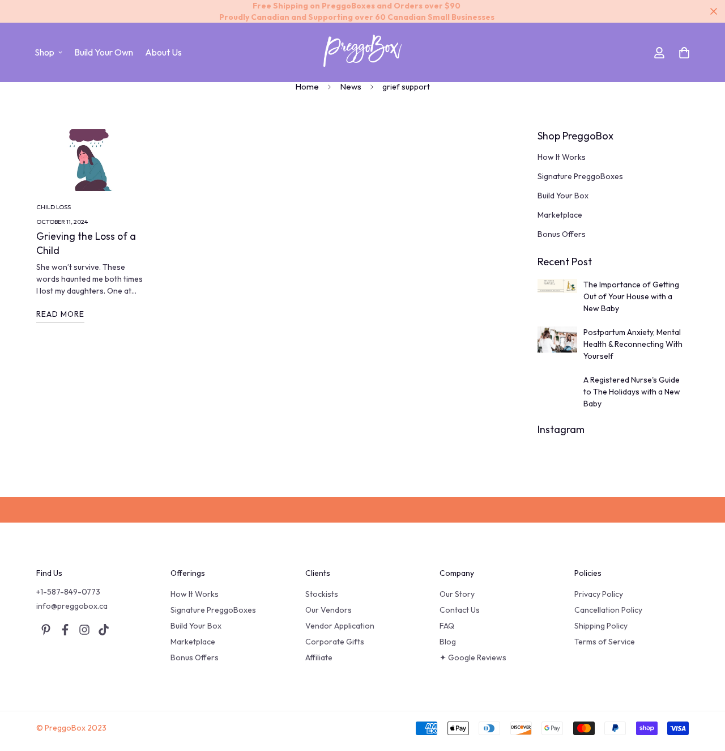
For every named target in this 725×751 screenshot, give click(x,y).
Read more (60, 314)
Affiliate (318, 657)
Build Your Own (103, 52)
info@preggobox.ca (72, 606)
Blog (448, 642)
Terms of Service (604, 642)
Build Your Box (195, 626)
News (350, 86)
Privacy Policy (598, 594)
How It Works (194, 594)
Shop (44, 52)
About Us (163, 52)
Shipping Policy (601, 626)
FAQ (447, 626)
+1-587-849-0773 (68, 592)
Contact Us (460, 610)
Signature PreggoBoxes (213, 610)
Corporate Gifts (334, 642)
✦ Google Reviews (473, 657)
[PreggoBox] (362, 52)
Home (307, 86)
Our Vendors (328, 610)
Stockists (321, 594)
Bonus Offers (194, 657)
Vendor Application (339, 626)
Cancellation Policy (608, 610)
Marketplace (192, 642)
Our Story (457, 594)
